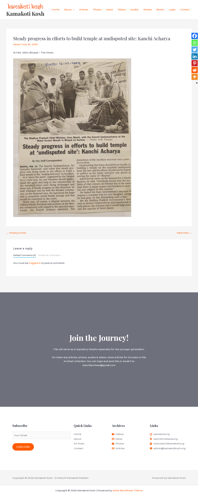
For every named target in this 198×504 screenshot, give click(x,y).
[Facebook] (195, 36)
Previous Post (16, 233)
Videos (122, 9)
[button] (73, 9)
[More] (195, 77)
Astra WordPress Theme (128, 490)
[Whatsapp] (195, 43)
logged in (35, 263)
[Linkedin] (195, 56)
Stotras (147, 9)
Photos (97, 9)
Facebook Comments (49, 255)
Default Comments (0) (24, 255)
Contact (184, 9)
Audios (134, 9)
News (109, 9)
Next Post (184, 233)
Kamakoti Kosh (25, 13)
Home (55, 9)
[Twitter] (195, 49)
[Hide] (197, 83)
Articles (83, 9)
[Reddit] (195, 70)
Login (172, 9)
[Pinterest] (195, 63)
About (68, 9)
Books (160, 9)
